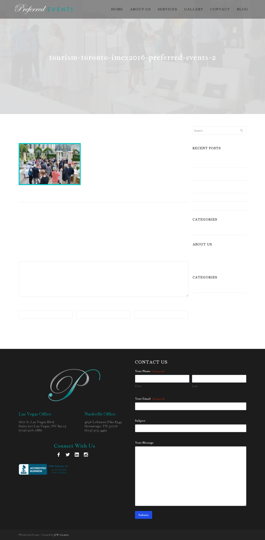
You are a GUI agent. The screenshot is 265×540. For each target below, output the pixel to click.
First (138, 386)
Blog (242, 9)
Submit (144, 515)
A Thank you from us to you (214, 206)
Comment (27, 258)
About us (140, 9)
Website (140, 307)
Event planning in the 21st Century (213, 186)
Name (24, 307)
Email (82, 307)
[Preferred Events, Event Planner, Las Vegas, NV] (44, 469)
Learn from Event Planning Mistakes (214, 174)
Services (167, 9)
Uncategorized (204, 231)
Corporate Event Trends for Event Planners (219, 161)
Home (117, 9)
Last (195, 386)
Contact (220, 9)
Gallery (193, 9)
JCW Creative (61, 534)
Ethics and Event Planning (213, 197)
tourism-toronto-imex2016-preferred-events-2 (82, 132)
